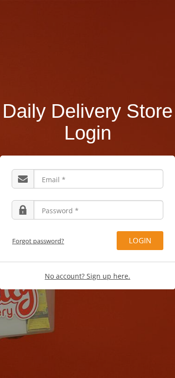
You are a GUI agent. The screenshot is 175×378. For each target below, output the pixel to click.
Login (140, 240)
